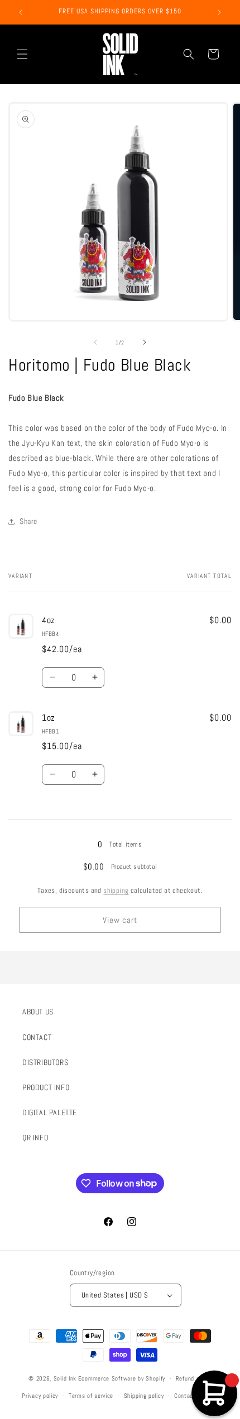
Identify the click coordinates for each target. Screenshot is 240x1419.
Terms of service (91, 1395)
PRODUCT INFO (45, 1087)
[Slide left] (95, 342)
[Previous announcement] (20, 12)
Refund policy (194, 1378)
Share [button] (28, 521)
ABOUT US (38, 1012)
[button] (22, 54)
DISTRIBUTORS (45, 1062)
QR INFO (35, 1138)
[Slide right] (144, 342)
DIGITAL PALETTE (49, 1112)
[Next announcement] (219, 12)
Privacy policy (40, 1395)
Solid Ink (65, 1378)
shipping (115, 890)
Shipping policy (144, 1395)
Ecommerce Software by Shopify (121, 1378)
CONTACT (36, 1037)
